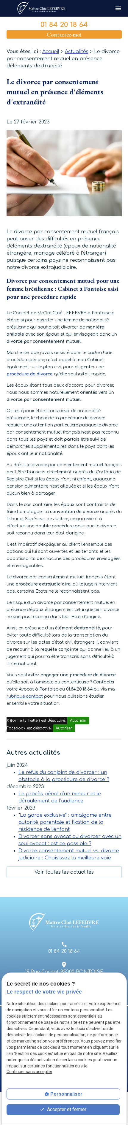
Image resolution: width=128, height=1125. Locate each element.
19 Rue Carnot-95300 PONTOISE (64, 972)
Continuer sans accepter (29, 1071)
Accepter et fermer (66, 1109)
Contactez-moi (64, 34)
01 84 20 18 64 (64, 25)
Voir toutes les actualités (64, 872)
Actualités (76, 51)
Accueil (50, 51)
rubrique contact (25, 696)
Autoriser (78, 720)
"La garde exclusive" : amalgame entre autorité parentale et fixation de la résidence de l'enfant (65, 822)
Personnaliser (66, 1094)
